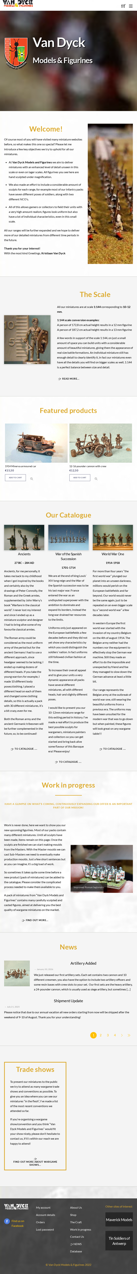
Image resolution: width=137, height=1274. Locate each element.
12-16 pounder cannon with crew (87, 466)
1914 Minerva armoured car (20, 466)
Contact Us (77, 1236)
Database (76, 1251)
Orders (40, 1222)
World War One (113, 554)
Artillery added (83, 963)
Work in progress (80, 1229)
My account (43, 1207)
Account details (45, 1214)
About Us (76, 1207)
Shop (73, 1214)
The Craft (76, 1222)
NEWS (77, 1244)
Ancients (24, 554)
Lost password (45, 1229)
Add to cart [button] (15, 478)
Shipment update (68, 1000)
